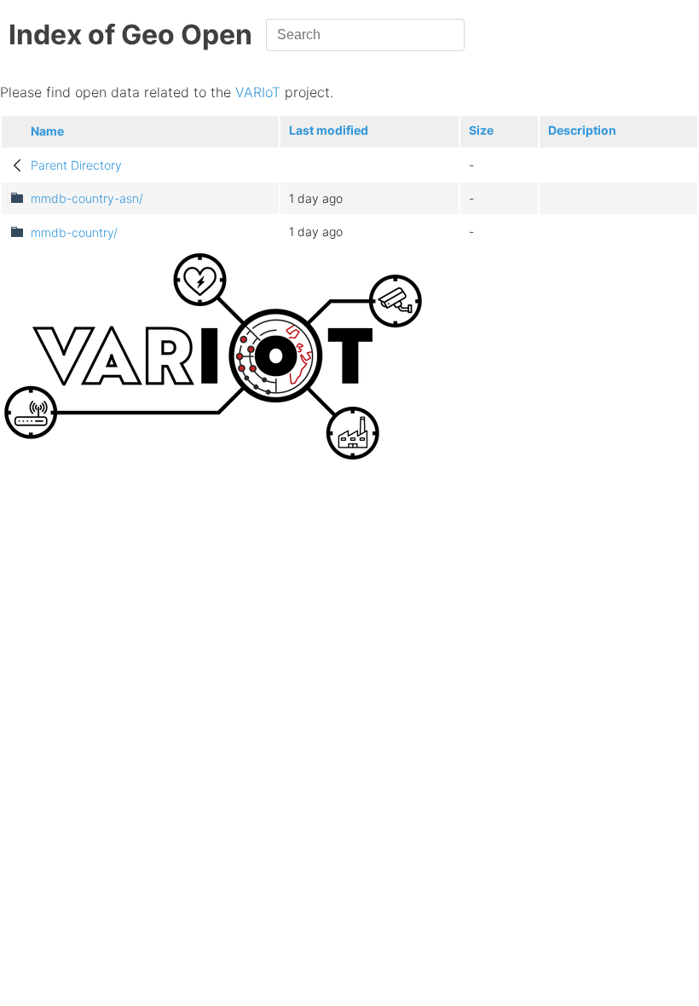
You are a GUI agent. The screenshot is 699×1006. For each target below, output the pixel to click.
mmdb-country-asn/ (87, 198)
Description (582, 130)
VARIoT (257, 92)
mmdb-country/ (74, 232)
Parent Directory (76, 165)
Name (47, 131)
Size (481, 130)
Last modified (328, 130)
